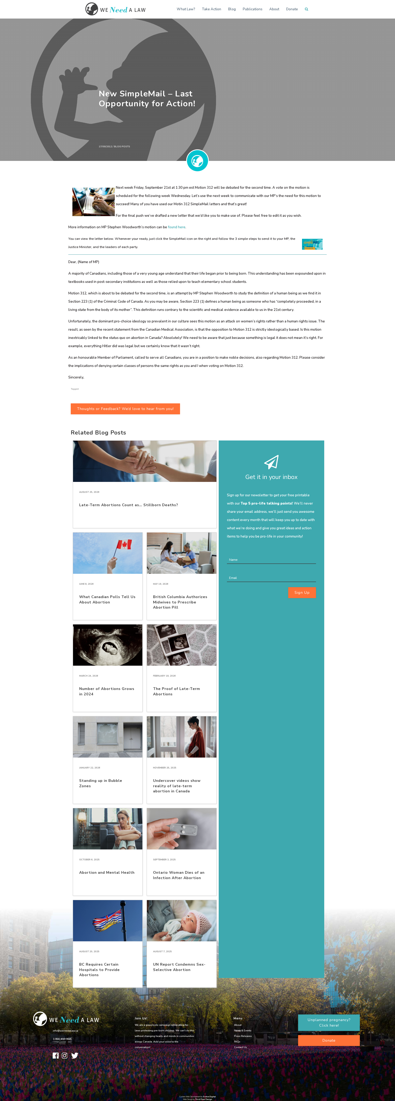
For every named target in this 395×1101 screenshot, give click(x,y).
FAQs (237, 1041)
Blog (232, 9)
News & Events (242, 1030)
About (274, 9)
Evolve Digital (209, 1096)
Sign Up (302, 592)
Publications (252, 9)
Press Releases (243, 1036)
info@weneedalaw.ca (65, 1030)
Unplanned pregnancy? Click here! (329, 1022)
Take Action (211, 9)
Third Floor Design (203, 1099)
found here (176, 227)
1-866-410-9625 (62, 1039)
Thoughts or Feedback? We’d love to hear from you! (125, 408)
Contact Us (240, 1047)
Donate (292, 9)
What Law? (186, 9)
